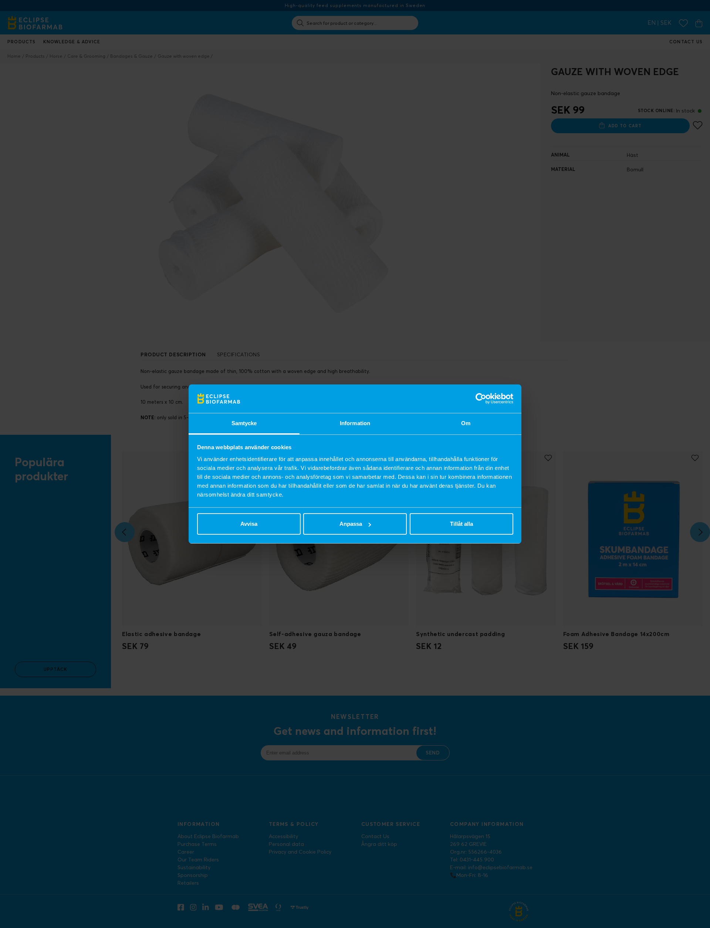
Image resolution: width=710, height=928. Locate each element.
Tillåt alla (461, 524)
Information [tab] (355, 423)
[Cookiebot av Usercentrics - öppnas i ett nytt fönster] (481, 398)
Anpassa (350, 524)
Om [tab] (465, 423)
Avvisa (248, 524)
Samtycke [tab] (244, 423)
